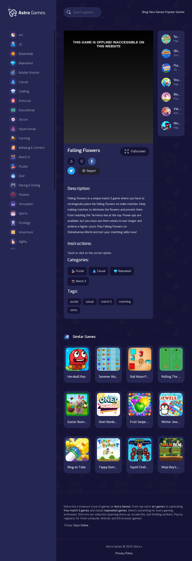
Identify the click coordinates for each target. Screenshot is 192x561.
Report (91, 171)
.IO (20, 44)
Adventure (26, 232)
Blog (145, 12)
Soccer (23, 120)
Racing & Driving (29, 185)
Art (21, 35)
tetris (73, 310)
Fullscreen (138, 151)
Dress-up (25, 101)
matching (124, 302)
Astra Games (122, 506)
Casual (23, 82)
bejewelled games (115, 510)
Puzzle (23, 166)
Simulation (26, 204)
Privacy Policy (124, 553)
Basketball (26, 54)
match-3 (106, 302)
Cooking (24, 91)
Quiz (22, 176)
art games (158, 506)
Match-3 (24, 157)
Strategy (24, 223)
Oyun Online (81, 525)
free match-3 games (76, 510)
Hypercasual (27, 129)
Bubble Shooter (29, 73)
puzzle (74, 302)
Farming (24, 138)
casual (90, 302)
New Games (156, 12)
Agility (23, 242)
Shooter (24, 195)
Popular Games (174, 12)
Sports (23, 213)
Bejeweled (26, 63)
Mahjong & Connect (32, 148)
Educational (26, 110)
